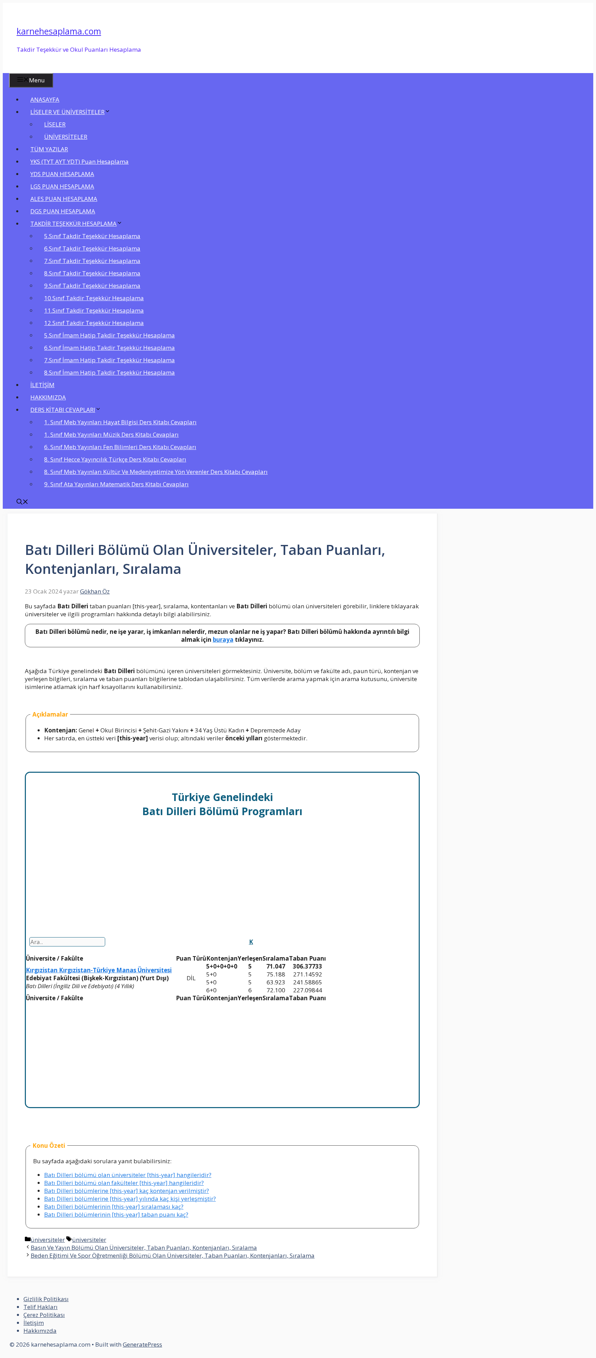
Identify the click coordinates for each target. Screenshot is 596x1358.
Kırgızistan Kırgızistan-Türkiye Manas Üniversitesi (99, 970)
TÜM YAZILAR (49, 149)
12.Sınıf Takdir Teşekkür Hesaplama (94, 323)
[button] (22, 502)
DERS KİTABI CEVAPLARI (62, 410)
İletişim (33, 1323)
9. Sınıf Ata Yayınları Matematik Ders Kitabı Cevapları (116, 484)
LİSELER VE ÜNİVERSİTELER (67, 112)
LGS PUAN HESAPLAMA (62, 186)
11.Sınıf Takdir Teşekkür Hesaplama (94, 310)
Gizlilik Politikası (46, 1299)
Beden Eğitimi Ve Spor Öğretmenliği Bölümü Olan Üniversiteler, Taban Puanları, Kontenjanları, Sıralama (173, 1255)
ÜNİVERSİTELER (65, 137)
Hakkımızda (40, 1331)
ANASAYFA (44, 99)
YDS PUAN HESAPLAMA (62, 174)
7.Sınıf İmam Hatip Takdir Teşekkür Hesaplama (109, 360)
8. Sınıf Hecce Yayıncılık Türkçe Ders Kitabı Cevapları (115, 459)
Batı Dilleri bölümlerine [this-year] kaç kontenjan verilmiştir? (126, 1191)
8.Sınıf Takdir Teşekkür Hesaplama (92, 273)
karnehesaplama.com (59, 31)
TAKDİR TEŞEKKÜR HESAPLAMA (73, 223)
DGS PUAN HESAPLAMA (62, 211)
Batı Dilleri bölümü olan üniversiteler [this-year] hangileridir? (127, 1175)
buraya (223, 639)
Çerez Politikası (44, 1315)
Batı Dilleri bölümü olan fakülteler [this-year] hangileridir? (124, 1183)
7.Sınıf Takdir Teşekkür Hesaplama (92, 261)
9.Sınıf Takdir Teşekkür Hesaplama (92, 286)
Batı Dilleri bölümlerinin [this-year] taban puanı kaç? (116, 1214)
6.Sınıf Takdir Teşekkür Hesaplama (92, 248)
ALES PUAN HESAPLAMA (63, 199)
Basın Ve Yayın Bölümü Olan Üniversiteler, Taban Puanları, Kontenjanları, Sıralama (144, 1247)
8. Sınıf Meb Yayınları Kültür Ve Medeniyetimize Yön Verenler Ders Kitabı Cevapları (156, 472)
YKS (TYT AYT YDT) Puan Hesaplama (79, 161)
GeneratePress (142, 1344)
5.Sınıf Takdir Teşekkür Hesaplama (92, 236)
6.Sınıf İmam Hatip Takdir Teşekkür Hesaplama (109, 348)
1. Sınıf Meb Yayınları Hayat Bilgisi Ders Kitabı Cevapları (120, 422)
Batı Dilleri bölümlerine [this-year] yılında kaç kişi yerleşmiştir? (130, 1199)
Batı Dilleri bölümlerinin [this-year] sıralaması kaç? (113, 1206)
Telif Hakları (40, 1307)
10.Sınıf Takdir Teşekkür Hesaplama (94, 298)
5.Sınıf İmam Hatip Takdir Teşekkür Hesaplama (109, 335)
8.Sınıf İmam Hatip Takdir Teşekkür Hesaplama (109, 372)
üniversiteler (48, 1240)
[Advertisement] (222, 886)
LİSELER (55, 124)
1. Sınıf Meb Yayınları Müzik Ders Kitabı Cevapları (111, 434)
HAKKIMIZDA (48, 397)
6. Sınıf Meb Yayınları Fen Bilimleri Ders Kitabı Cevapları (120, 447)
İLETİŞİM (42, 385)
